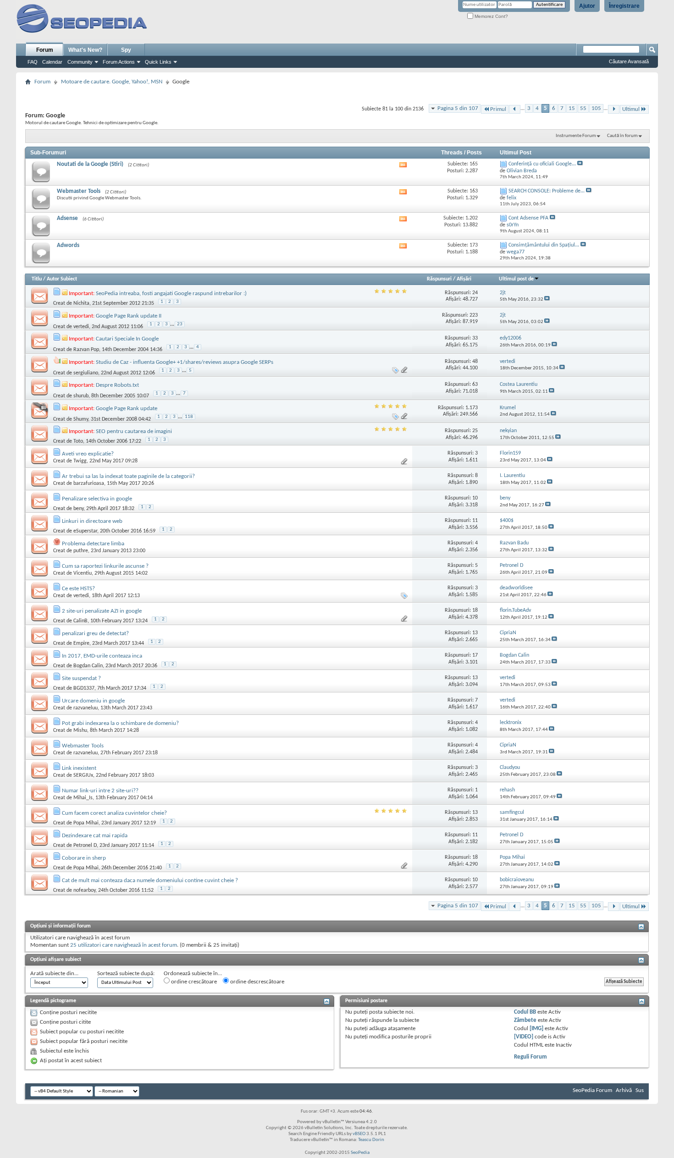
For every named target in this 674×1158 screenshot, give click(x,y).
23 (179, 324)
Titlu (37, 279)
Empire (81, 643)
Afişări (464, 279)
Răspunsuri (439, 279)
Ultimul (631, 109)
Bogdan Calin (88, 666)
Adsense (67, 218)
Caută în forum (622, 135)
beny (78, 508)
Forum (44, 50)
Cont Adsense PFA (528, 218)
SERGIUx (83, 775)
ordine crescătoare (193, 982)
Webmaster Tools (78, 191)
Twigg (80, 461)
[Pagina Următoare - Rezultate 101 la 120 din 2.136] (613, 109)
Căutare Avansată (629, 61)
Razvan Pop (86, 349)
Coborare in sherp (84, 858)
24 (475, 293)
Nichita (81, 303)
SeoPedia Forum (592, 1090)
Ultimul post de (516, 279)
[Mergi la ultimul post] (547, 299)
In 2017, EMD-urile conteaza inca (102, 656)
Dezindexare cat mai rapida (94, 836)
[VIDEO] (523, 1037)
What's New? (85, 50)
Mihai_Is (83, 798)
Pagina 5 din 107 (457, 108)
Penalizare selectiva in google (97, 499)
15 (572, 108)
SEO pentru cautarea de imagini (134, 431)
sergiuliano (85, 373)
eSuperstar (85, 531)
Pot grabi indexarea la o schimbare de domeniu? (120, 723)
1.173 (471, 408)
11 (475, 520)
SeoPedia (360, 1152)
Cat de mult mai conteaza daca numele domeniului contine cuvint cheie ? (150, 881)
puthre (80, 551)
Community (80, 62)
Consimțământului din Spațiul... (543, 245)
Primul (498, 109)
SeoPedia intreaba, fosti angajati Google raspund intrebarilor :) (171, 293)
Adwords (68, 245)
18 (475, 610)
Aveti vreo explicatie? (88, 454)
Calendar (52, 62)
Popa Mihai (86, 823)
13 (475, 633)
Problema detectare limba (93, 544)
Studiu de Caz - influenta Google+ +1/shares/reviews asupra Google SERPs (184, 362)
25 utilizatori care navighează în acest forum (123, 945)
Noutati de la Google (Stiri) (90, 164)
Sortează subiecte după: (126, 974)
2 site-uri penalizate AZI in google (102, 611)
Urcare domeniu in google (93, 701)
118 (189, 416)
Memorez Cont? (490, 16)
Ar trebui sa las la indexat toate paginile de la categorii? (128, 476)
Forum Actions (119, 62)
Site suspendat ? (81, 678)
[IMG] (536, 1029)
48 (475, 361)
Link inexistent (79, 768)
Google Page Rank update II (128, 316)
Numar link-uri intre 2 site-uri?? (100, 791)
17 (475, 655)
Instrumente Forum (576, 135)
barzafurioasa (88, 483)
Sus (639, 1090)
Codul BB (525, 1012)
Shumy (80, 419)
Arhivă (624, 1090)
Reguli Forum (530, 1057)
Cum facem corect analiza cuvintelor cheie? (114, 813)
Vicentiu (82, 573)
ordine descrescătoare (256, 982)
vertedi (81, 326)
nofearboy (84, 890)
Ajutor (587, 6)
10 (475, 498)
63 (475, 384)
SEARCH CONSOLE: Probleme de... (546, 191)
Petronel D (85, 845)
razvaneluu (85, 708)
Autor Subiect (62, 279)
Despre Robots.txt (117, 385)
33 (475, 338)
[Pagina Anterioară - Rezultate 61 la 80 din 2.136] (514, 109)
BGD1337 (83, 688)
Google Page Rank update (126, 409)
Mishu (80, 730)
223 (474, 315)
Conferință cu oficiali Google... (542, 164)
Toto (78, 441)
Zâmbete (525, 1020)
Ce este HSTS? (78, 589)
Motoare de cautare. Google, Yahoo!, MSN (111, 82)
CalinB (80, 621)
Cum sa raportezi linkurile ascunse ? (105, 566)
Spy (126, 50)
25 (475, 431)
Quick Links (158, 62)
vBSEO (359, 1133)
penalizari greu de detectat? (95, 634)
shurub (80, 396)
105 (596, 108)
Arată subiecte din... (54, 974)
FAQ (33, 62)
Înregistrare (624, 6)
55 (583, 108)
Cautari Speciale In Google (127, 339)
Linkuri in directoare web (92, 521)
